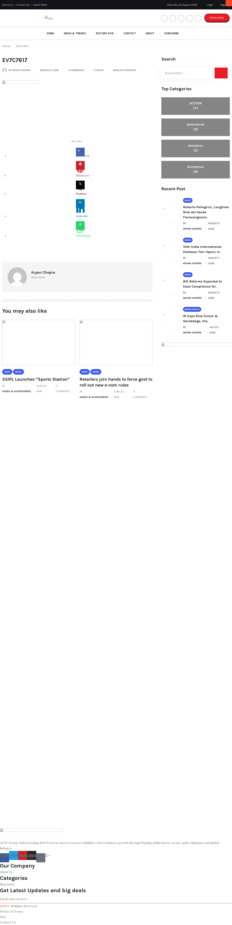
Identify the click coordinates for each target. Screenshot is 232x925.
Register (224, 4)
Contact (130, 33)
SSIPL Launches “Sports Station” (36, 379)
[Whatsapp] (80, 225)
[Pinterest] (80, 165)
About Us (7, 4)
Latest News (40, 4)
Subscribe (217, 17)
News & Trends (75, 33)
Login (209, 4)
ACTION (196, 105)
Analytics (195, 148)
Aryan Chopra (192, 228)
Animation (195, 169)
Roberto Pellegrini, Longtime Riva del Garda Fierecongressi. (206, 212)
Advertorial (195, 126)
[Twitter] (80, 185)
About (150, 33)
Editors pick (105, 33)
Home (50, 33)
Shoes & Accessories (16, 391)
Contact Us (23, 4)
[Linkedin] (80, 203)
